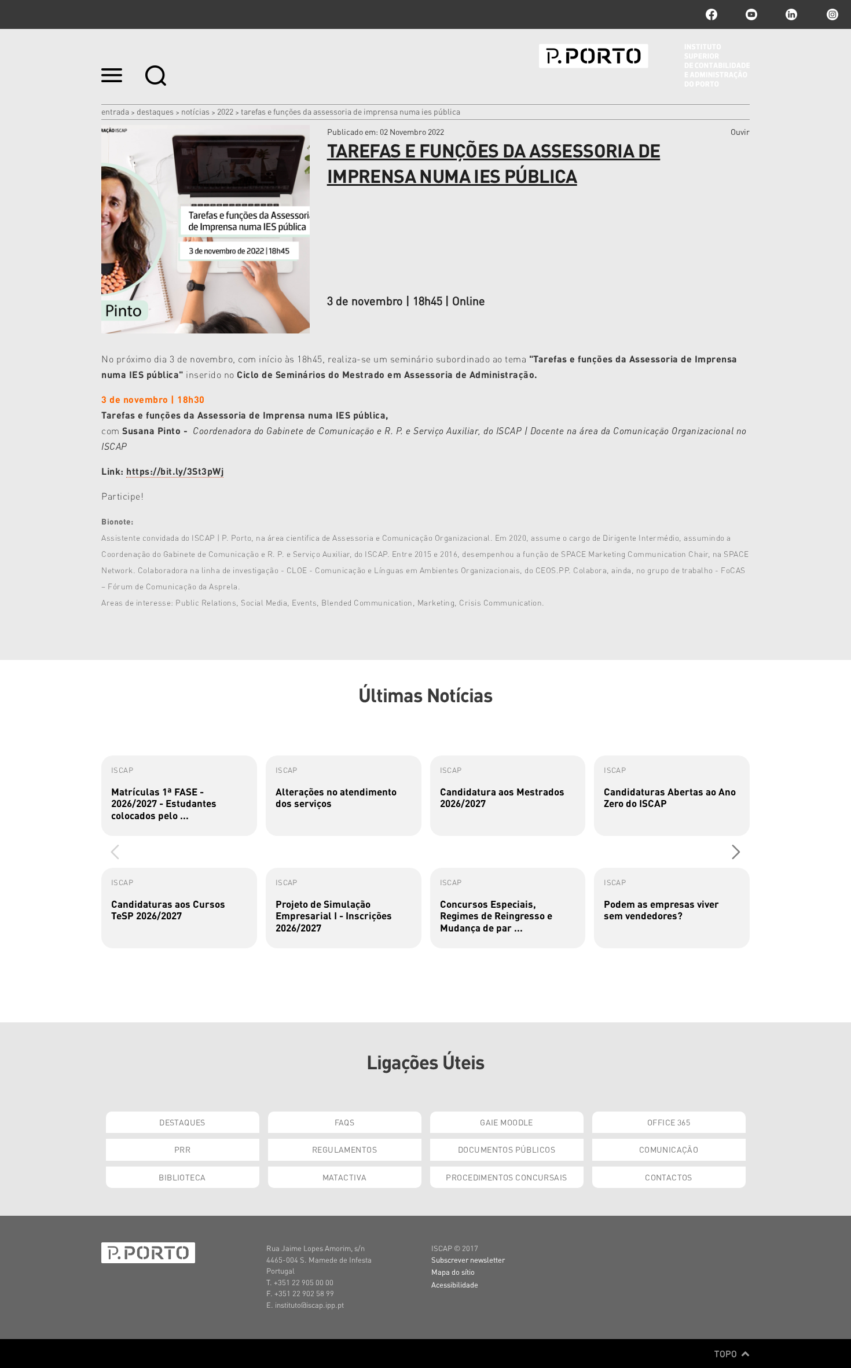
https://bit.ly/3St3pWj (174, 471)
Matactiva (344, 1177)
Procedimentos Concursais (506, 1177)
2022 (225, 111)
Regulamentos (344, 1149)
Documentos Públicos (506, 1149)
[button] (736, 851)
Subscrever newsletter (468, 1259)
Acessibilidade (454, 1284)
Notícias (195, 111)
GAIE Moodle (506, 1122)
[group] (179, 796)
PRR (182, 1149)
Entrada (115, 111)
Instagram (831, 14)
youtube (751, 14)
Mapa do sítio (453, 1272)
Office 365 (668, 1122)
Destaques (155, 111)
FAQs (345, 1122)
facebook (711, 14)
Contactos (668, 1177)
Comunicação (669, 1149)
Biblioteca (182, 1177)
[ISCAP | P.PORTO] (644, 65)
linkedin (791, 14)
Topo (726, 1353)
